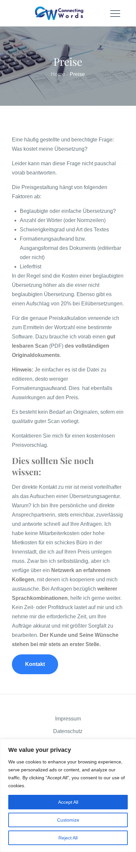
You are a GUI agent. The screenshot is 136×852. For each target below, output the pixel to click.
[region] (68, 795)
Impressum (68, 718)
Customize (68, 820)
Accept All (68, 802)
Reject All (68, 837)
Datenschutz (68, 731)
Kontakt (35, 664)
